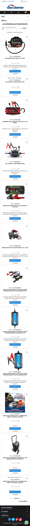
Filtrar (24, 28)
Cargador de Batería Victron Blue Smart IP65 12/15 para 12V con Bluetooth (15, 332)
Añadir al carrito (15, 71)
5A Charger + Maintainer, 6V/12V (15, 82)
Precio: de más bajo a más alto (9, 28)
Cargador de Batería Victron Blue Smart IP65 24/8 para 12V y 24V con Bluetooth (15, 374)
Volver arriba (23, 501)
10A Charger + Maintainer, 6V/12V (15, 163)
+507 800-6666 (10, 1)
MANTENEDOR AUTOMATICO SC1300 (15, 58)
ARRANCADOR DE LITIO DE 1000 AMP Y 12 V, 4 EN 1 (15, 247)
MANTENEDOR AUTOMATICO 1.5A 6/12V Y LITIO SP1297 (15, 122)
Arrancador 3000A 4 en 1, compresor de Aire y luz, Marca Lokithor (15, 416)
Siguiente (17, 498)
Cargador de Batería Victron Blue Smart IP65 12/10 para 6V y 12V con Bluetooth (15, 290)
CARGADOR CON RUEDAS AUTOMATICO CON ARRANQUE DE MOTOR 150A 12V (15, 458)
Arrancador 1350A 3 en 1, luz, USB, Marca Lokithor (15, 206)
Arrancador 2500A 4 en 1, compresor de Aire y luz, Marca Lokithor (15, 482)
